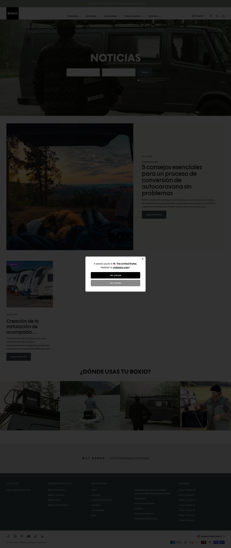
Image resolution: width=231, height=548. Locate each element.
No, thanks (115, 283)
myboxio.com (121, 267)
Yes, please (115, 275)
